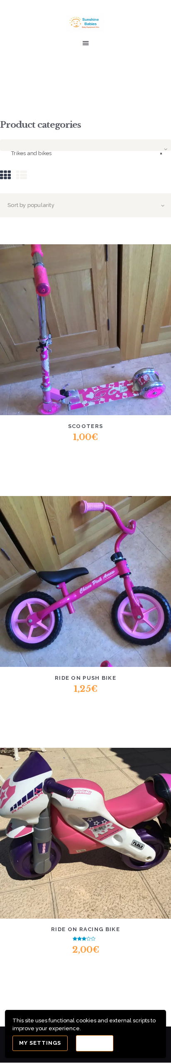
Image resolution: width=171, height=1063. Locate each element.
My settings (40, 1043)
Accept (94, 1043)
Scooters (85, 426)
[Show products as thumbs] (5, 175)
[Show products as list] (21, 175)
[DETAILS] (55, 335)
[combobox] (85, 145)
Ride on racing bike (85, 929)
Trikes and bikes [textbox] (86, 153)
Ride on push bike (85, 678)
